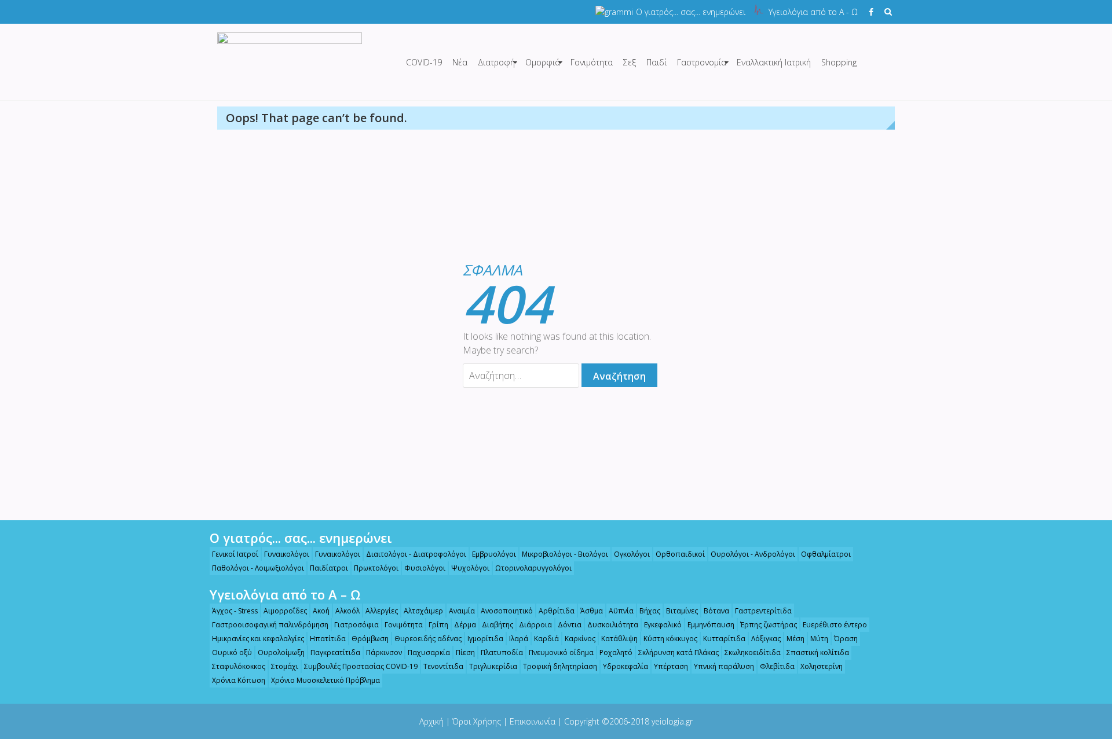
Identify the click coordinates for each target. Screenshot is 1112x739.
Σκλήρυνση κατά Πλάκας (678, 652)
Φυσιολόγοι (424, 568)
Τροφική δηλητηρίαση (560, 666)
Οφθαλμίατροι (826, 554)
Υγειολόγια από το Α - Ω (813, 11)
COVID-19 (424, 62)
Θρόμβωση (370, 639)
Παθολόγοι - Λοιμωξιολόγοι (258, 568)
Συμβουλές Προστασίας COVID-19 (361, 666)
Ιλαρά (518, 639)
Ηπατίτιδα (328, 639)
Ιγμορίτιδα (485, 639)
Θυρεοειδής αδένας (428, 639)
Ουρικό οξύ (232, 652)
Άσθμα (591, 611)
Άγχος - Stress (235, 611)
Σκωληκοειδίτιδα (753, 652)
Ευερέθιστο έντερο (835, 625)
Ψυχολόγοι (470, 568)
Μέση (795, 639)
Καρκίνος (580, 639)
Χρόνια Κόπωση (238, 680)
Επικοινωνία (532, 721)
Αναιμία (462, 611)
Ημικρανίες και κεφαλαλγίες (258, 639)
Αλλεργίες (381, 611)
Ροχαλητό (615, 652)
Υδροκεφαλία (625, 666)
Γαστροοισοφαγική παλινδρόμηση (270, 625)
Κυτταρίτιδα (724, 639)
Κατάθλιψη (619, 639)
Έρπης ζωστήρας (768, 625)
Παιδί (656, 62)
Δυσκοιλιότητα (612, 625)
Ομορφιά (542, 62)
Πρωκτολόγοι (376, 568)
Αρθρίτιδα (557, 611)
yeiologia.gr (672, 721)
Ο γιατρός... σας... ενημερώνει (690, 11)
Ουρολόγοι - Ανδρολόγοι (753, 554)
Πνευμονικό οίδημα (561, 652)
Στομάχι (284, 666)
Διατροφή (496, 62)
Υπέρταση (671, 666)
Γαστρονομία (701, 62)
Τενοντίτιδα (443, 666)
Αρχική (431, 721)
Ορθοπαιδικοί (680, 554)
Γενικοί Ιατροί (235, 554)
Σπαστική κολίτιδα (818, 652)
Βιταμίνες (682, 611)
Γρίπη (438, 625)
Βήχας (649, 611)
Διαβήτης (497, 625)
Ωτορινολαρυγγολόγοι (533, 568)
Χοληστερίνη (821, 666)
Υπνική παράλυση (724, 666)
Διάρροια (535, 625)
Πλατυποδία (502, 652)
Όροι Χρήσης (476, 721)
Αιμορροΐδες (285, 611)
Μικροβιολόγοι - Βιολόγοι (565, 554)
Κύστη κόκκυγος (670, 639)
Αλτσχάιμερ (423, 611)
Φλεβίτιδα (777, 666)
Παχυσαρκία (429, 652)
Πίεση (465, 652)
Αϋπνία (621, 611)
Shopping (839, 62)
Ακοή (321, 611)
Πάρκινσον (384, 652)
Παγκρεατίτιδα (335, 652)
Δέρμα (465, 625)
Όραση (846, 639)
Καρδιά (546, 639)
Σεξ (629, 62)
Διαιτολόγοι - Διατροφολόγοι (416, 554)
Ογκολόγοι (632, 554)
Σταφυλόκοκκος (238, 666)
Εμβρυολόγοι (494, 554)
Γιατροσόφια (356, 625)
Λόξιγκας (766, 639)
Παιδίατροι (329, 568)
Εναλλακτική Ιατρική (774, 62)
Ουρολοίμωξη (281, 652)
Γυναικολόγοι (286, 554)
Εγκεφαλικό (663, 625)
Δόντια (569, 625)
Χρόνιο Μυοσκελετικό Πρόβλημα (325, 680)
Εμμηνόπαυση (710, 625)
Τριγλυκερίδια (493, 666)
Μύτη (819, 639)
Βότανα (716, 611)
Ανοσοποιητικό (507, 611)
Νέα (459, 62)
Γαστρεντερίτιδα (763, 611)
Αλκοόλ (347, 611)
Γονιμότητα (591, 62)
